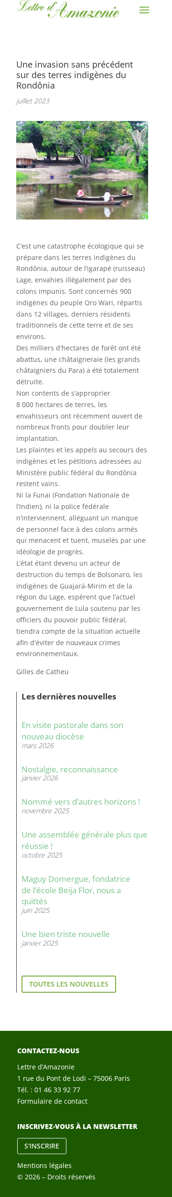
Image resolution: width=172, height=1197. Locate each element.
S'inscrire (41, 1145)
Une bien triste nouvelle (66, 933)
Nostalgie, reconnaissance (70, 769)
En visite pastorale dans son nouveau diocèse (72, 730)
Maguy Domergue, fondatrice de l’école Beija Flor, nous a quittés (76, 890)
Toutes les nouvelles (68, 983)
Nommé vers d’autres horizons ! (81, 801)
